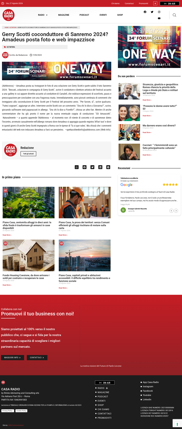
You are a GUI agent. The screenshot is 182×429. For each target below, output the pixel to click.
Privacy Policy (7, 411)
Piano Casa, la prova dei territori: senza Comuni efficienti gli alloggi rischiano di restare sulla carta (84, 225)
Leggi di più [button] (125, 204)
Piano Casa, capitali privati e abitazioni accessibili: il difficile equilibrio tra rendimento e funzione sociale (84, 278)
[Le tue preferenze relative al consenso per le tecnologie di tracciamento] (177, 424)
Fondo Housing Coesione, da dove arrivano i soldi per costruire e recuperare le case (26, 277)
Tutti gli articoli (28, 154)
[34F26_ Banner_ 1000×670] (149, 67)
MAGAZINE (63, 15)
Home (7, 27)
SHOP (120, 15)
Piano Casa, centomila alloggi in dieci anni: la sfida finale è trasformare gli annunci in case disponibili (27, 225)
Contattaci (129, 3)
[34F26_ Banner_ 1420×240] (56, 79)
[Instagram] (159, 11)
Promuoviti (143, 3)
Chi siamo (115, 3)
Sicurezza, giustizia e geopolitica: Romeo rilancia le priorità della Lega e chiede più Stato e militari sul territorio (161, 88)
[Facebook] (144, 11)
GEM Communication (16, 425)
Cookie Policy (21, 411)
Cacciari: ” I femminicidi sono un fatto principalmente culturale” (160, 146)
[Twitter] (152, 11)
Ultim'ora (13, 27)
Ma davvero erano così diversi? (159, 125)
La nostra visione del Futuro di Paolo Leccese (100, 365)
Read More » (7, 235)
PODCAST (84, 15)
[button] (77, 167)
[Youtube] (159, 18)
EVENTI (103, 15)
